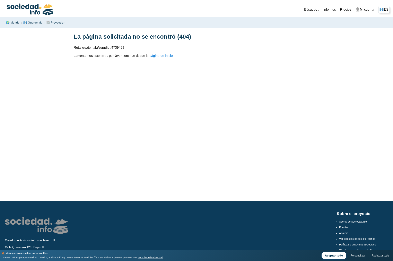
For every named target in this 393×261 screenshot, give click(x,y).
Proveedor (55, 22)
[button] (384, 9)
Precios (345, 9)
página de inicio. (161, 55)
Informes (329, 9)
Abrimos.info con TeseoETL (38, 240)
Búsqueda (311, 9)
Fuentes (343, 227)
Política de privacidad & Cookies (357, 244)
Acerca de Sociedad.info (353, 221)
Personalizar (357, 255)
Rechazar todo (380, 255)
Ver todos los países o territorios (357, 238)
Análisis (343, 233)
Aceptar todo (334, 255)
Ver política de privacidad (150, 257)
